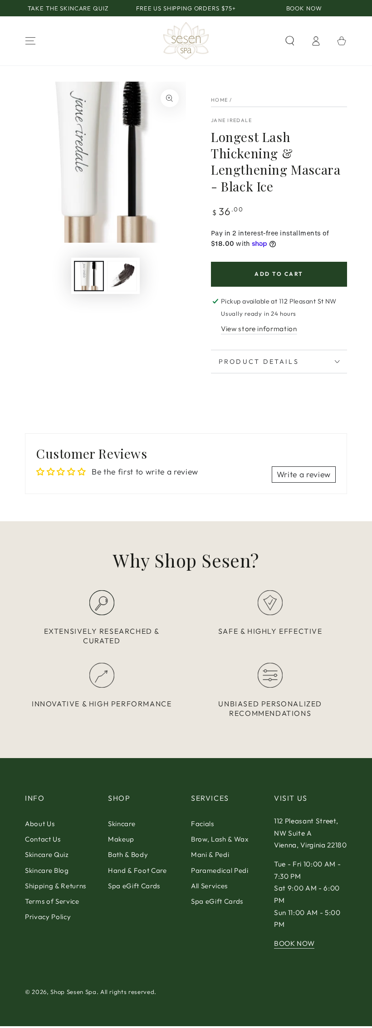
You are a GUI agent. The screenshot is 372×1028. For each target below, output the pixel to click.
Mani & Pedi (210, 854)
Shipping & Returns (55, 885)
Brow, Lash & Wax (220, 839)
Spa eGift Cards (134, 885)
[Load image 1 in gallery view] (89, 276)
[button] (290, 41)
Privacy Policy (48, 916)
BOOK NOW (294, 943)
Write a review (304, 474)
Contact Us (43, 839)
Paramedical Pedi (220, 870)
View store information (259, 328)
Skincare (121, 823)
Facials (202, 823)
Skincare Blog (47, 870)
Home (219, 100)
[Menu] (31, 41)
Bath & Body (128, 854)
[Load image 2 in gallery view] (122, 276)
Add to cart (279, 273)
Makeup (121, 839)
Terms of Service (52, 901)
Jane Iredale (231, 120)
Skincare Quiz (47, 854)
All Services (209, 885)
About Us (39, 823)
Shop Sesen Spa (73, 991)
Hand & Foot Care (137, 870)
